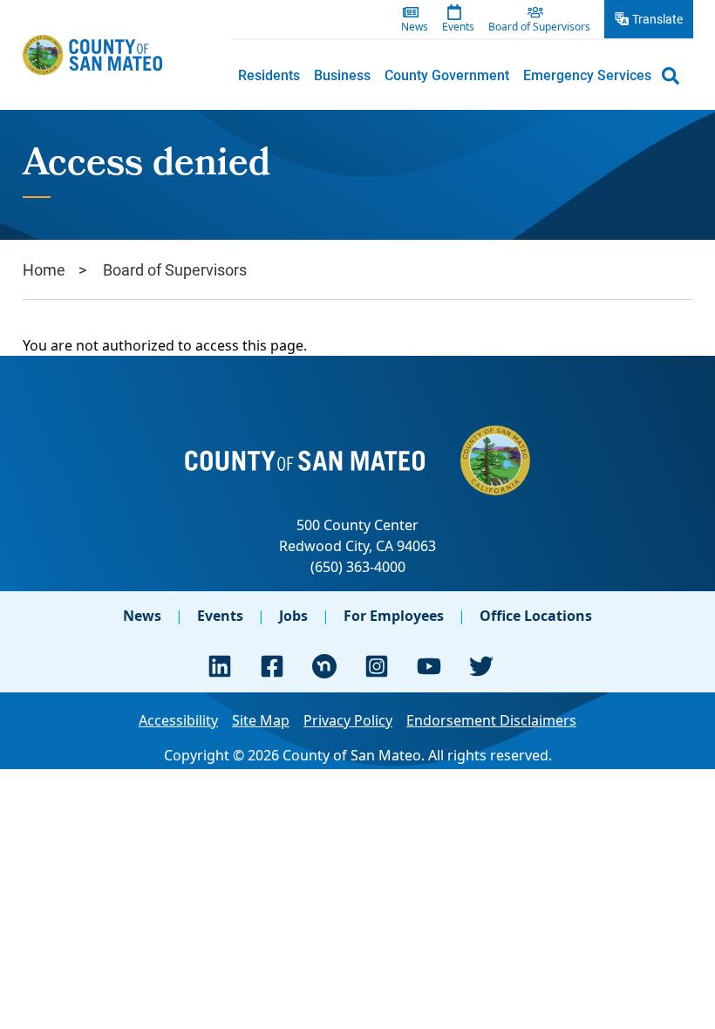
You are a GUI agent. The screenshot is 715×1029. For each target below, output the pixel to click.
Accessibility (178, 720)
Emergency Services (587, 74)
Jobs (293, 615)
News (142, 615)
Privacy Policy (347, 720)
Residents (269, 74)
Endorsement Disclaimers (491, 720)
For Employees (394, 615)
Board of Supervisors (175, 269)
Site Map (260, 720)
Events (220, 615)
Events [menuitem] (458, 27)
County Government (447, 74)
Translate (657, 18)
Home (44, 269)
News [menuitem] (414, 27)
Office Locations (536, 615)
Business (342, 74)
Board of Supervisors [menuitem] (539, 27)
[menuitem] (269, 75)
